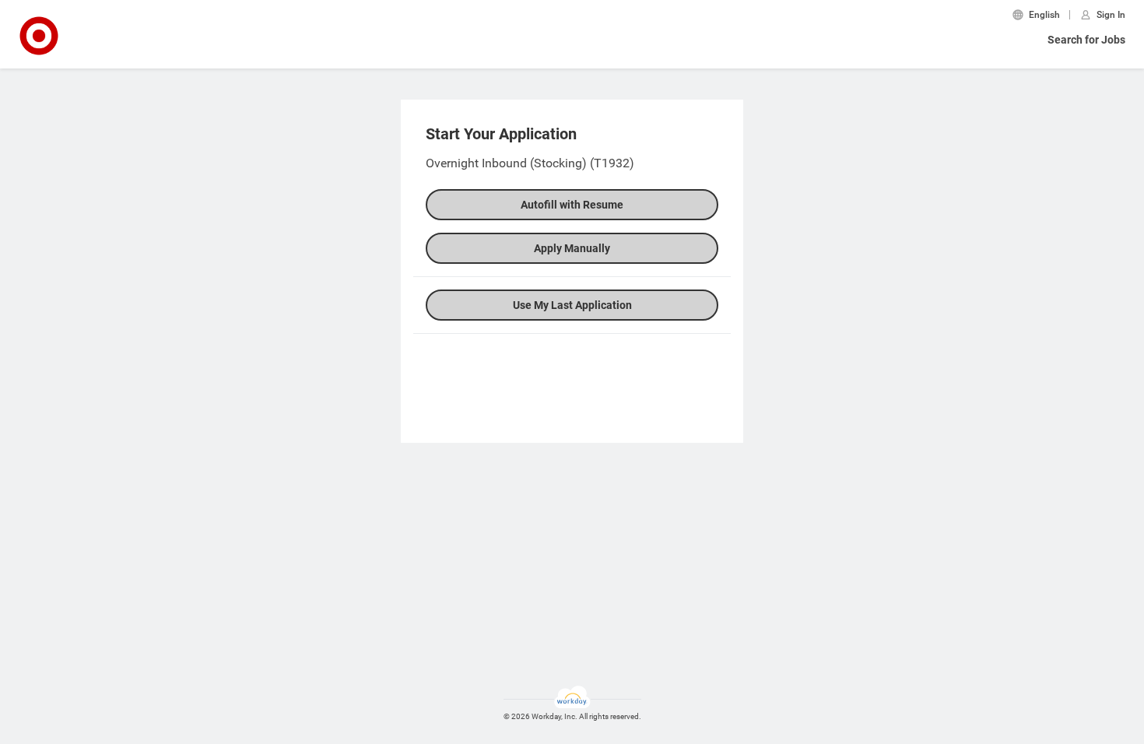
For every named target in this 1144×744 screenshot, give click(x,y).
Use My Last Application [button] (572, 305)
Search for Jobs (1086, 39)
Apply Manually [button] (572, 248)
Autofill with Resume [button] (572, 204)
